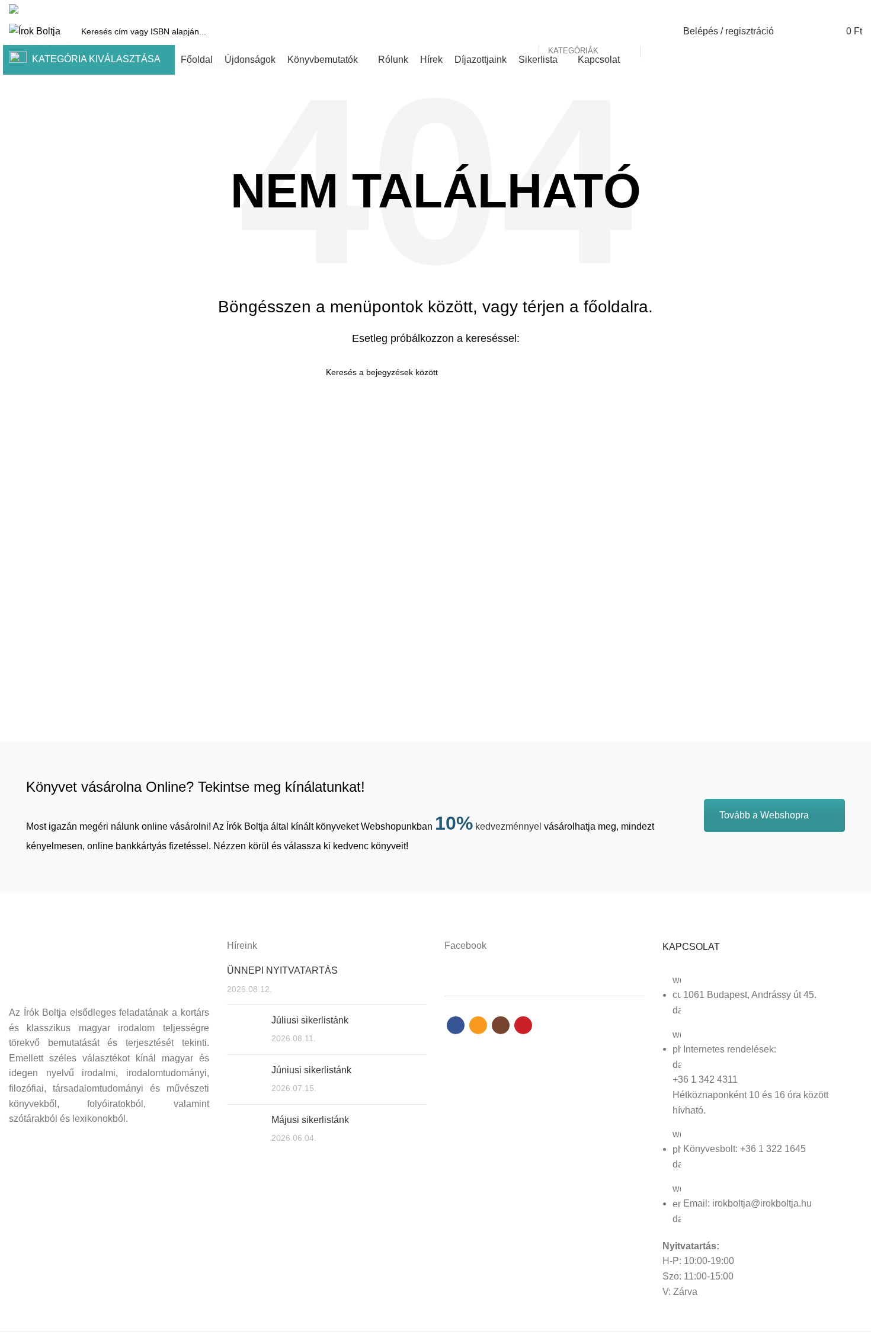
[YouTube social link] (855, 9)
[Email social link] (828, 9)
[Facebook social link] (814, 9)
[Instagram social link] (841, 9)
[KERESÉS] (656, 31)
